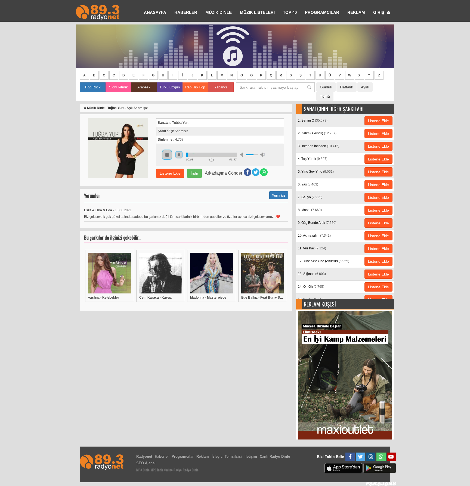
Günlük (326, 87)
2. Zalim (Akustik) (317, 133)
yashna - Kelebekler (103, 297)
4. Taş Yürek (312, 159)
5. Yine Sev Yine (316, 172)
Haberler (162, 456)
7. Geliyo (310, 197)
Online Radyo (173, 470)
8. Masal (310, 210)
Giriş (379, 12)
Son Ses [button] (262, 155)
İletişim (251, 456)
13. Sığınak (312, 274)
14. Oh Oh (311, 287)
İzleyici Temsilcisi (227, 456)
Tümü (325, 96)
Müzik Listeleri (257, 12)
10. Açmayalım (314, 235)
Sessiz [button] (242, 155)
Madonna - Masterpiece (208, 297)
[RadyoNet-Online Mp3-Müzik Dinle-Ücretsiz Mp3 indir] (97, 12)
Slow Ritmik (118, 87)
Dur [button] (179, 155)
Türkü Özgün (169, 87)
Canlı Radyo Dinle (275, 456)
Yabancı (220, 87)
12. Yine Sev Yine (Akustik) (323, 261)
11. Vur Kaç (312, 248)
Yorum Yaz (278, 195)
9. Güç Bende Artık (317, 223)
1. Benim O (312, 120)
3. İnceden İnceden (318, 146)
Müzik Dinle (218, 12)
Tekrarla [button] (211, 159)
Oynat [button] (167, 154)
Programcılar (322, 12)
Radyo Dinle (191, 470)
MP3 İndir (157, 470)
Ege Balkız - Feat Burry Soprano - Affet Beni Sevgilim (262, 297)
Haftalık (346, 87)
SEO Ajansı (146, 463)
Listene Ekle (170, 173)
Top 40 (290, 12)
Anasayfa (155, 12)
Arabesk (143, 87)
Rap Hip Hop (195, 87)
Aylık (365, 87)
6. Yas (308, 184)
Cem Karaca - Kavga (155, 297)
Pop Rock (93, 87)
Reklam (356, 12)
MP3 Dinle (143, 470)
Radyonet (144, 456)
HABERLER (185, 12)
